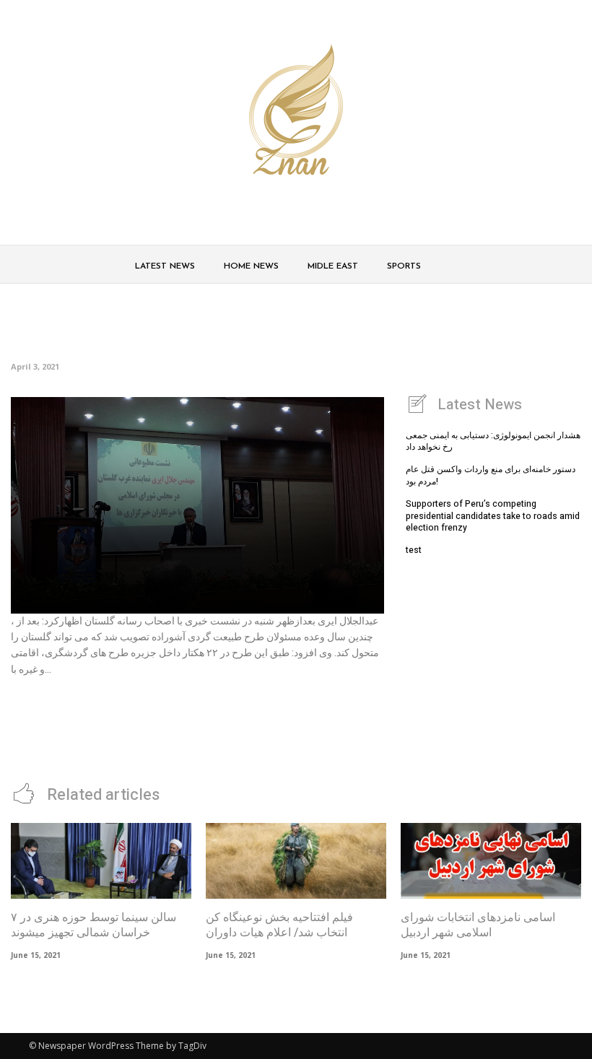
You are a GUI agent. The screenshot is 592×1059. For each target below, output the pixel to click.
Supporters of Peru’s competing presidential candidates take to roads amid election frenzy (493, 516)
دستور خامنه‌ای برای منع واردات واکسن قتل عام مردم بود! (490, 475)
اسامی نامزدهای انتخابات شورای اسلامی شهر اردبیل (478, 925)
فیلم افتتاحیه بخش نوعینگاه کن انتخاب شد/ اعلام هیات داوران (279, 925)
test (414, 550)
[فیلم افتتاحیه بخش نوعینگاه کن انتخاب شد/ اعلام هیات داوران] (296, 861)
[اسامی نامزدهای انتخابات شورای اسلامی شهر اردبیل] (491, 861)
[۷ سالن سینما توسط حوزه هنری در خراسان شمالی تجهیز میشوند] (101, 861)
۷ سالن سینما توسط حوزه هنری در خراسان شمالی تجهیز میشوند (93, 925)
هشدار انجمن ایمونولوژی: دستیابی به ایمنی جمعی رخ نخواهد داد (493, 441)
